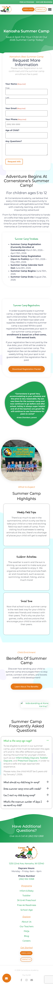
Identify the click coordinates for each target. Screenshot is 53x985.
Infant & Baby (27, 891)
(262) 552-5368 (26, 879)
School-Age (26, 910)
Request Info (14, 161)
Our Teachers (26, 926)
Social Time (26, 601)
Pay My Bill (26, 975)
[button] (50, 9)
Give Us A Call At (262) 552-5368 (26, 836)
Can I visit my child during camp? (19, 795)
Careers (26, 941)
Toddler (26, 895)
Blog (26, 936)
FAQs (26, 931)
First (7, 88)
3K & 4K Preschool (26, 900)
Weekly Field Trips (26, 512)
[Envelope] (31, 980)
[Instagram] (26, 980)
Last (7, 97)
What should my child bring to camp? (22, 782)
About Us (26, 921)
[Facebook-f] (21, 980)
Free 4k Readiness (26, 905)
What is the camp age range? (18, 740)
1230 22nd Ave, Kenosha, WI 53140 (26, 863)
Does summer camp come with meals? (22, 788)
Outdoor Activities (26, 557)
